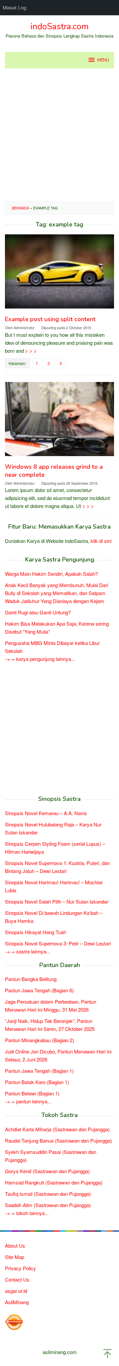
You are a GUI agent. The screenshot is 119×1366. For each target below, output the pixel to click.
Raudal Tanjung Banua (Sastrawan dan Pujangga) (58, 1140)
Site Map (14, 1256)
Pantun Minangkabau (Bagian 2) (39, 1040)
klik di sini (101, 540)
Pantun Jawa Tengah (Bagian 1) (39, 1070)
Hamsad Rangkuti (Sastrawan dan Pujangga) (53, 1182)
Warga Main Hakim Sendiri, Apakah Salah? (51, 573)
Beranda (20, 207)
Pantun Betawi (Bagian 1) (32, 1093)
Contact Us (17, 1279)
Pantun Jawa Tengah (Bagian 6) (39, 990)
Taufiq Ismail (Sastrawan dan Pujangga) (48, 1193)
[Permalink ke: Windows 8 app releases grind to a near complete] (59, 421)
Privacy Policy (20, 1268)
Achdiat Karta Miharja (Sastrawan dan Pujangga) (57, 1129)
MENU (103, 60)
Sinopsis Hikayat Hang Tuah (35, 932)
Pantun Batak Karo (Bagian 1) (37, 1081)
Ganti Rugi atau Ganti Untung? (38, 612)
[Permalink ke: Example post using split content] (59, 274)
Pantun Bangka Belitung (31, 978)
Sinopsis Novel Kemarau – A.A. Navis (46, 812)
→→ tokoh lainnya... (27, 1212)
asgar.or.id (16, 1290)
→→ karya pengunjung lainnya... (40, 658)
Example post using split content (50, 319)
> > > (31, 350)
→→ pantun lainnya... (28, 1101)
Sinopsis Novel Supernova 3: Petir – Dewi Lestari (58, 943)
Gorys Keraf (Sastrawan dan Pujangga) (47, 1171)
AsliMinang (17, 1302)
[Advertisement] (59, 135)
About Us (15, 1245)
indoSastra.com (59, 26)
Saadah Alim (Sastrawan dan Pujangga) (48, 1204)
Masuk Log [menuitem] (14, 7)
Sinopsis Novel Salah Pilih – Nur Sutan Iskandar (56, 901)
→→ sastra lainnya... (27, 951)
